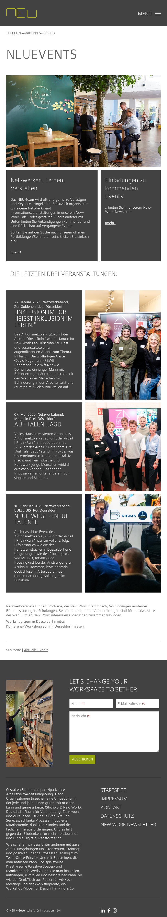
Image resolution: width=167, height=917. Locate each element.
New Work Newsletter (128, 824)
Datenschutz (117, 815)
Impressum (114, 798)
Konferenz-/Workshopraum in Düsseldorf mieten (45, 626)
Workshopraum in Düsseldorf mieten (35, 621)
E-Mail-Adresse (131, 704)
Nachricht (80, 716)
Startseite (13, 650)
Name (77, 704)
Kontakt (111, 807)
